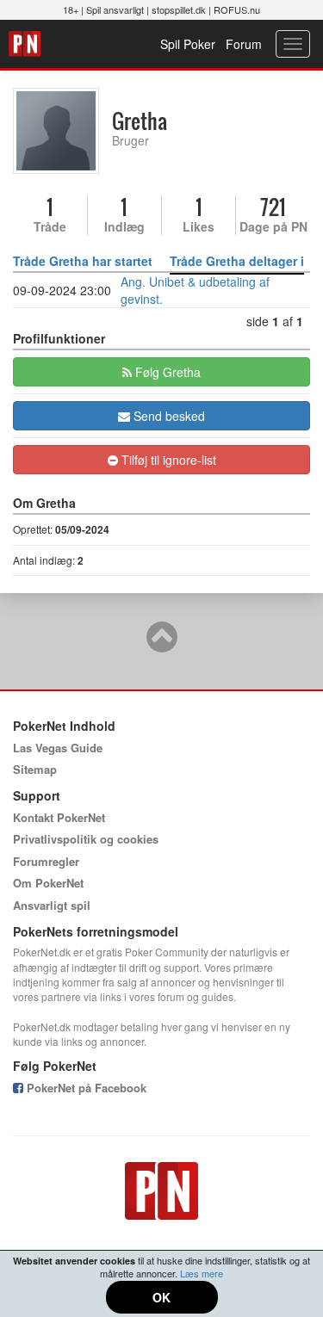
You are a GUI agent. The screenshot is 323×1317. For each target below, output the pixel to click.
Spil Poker (187, 44)
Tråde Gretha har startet (82, 260)
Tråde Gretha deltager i (237, 260)
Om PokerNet (48, 883)
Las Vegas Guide (57, 747)
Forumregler (46, 861)
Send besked (167, 415)
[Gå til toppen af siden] (161, 644)
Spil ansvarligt (115, 9)
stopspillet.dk (179, 9)
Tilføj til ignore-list (167, 459)
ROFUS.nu (237, 9)
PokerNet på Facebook (84, 1087)
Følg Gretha (166, 371)
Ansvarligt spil (51, 905)
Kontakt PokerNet (59, 817)
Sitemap (35, 769)
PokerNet (27, 44)
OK (161, 1297)
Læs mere (201, 1273)
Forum (244, 44)
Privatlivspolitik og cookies (85, 839)
